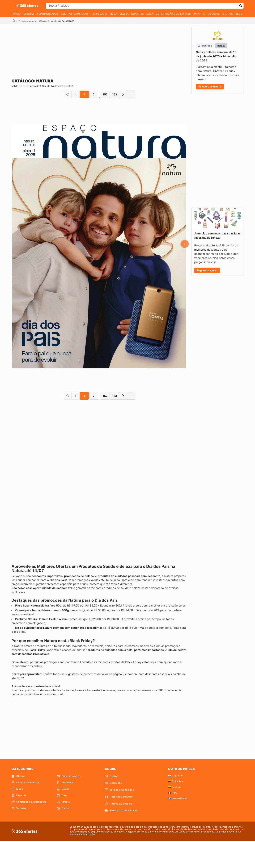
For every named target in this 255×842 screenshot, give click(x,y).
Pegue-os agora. (207, 270)
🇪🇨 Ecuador (175, 787)
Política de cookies (121, 803)
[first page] (68, 94)
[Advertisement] (99, 48)
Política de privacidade (123, 810)
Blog (239, 13)
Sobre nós (116, 782)
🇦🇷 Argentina (175, 775)
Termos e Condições (122, 789)
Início (17, 13)
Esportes (137, 13)
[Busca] (241, 6)
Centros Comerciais (74, 13)
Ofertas (28, 13)
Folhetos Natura (27, 21)
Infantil (199, 13)
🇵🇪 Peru (172, 792)
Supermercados (47, 13)
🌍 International (177, 798)
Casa (150, 13)
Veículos (214, 13)
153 (114, 94)
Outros (228, 13)
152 (105, 94)
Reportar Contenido (121, 796)
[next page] (123, 94)
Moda (113, 13)
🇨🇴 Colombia (175, 781)
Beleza (124, 13)
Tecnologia (99, 13)
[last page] (131, 94)
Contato (114, 776)
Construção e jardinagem (173, 13)
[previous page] (76, 94)
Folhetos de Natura (210, 86)
